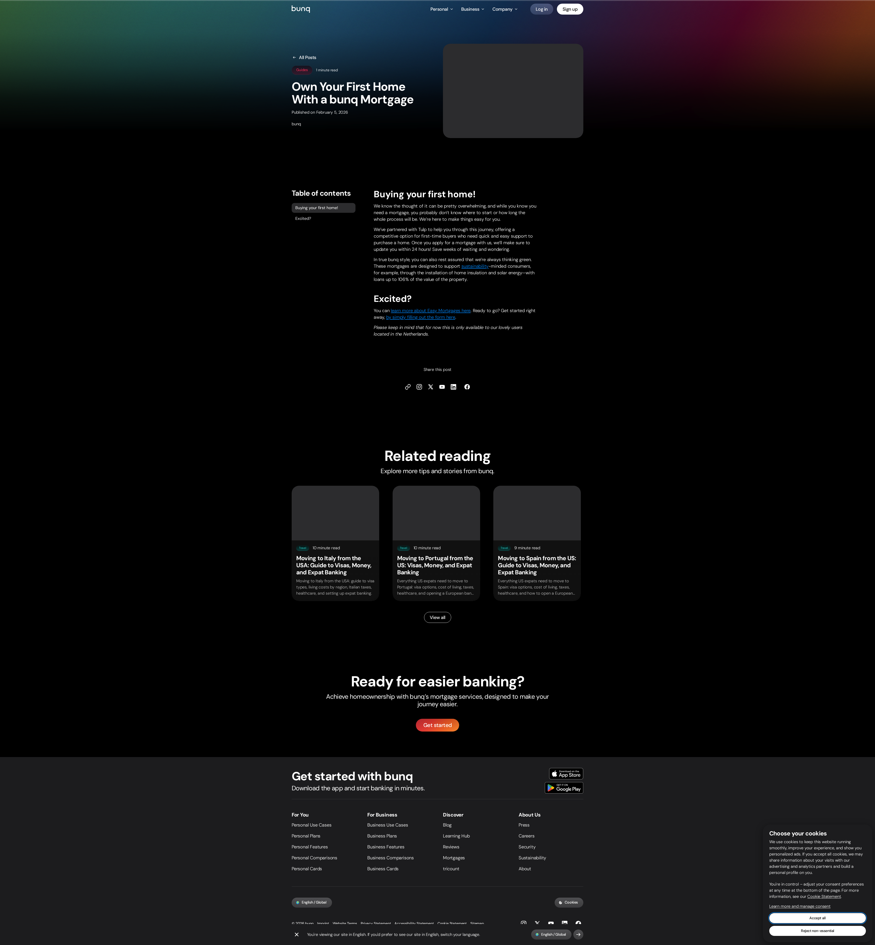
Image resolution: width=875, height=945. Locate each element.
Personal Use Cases (311, 825)
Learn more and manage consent (800, 906)
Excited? (303, 218)
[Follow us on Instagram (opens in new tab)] (524, 924)
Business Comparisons (390, 858)
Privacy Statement (376, 923)
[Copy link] (408, 387)
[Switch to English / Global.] (578, 935)
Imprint (323, 923)
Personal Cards (307, 869)
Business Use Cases (387, 825)
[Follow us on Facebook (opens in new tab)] (467, 387)
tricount (451, 869)
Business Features (385, 847)
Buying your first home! (316, 207)
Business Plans (382, 836)
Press (524, 825)
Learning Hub (456, 836)
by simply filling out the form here (420, 317)
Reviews (451, 847)
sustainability (475, 266)
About (525, 869)
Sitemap (477, 923)
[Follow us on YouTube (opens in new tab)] (551, 924)
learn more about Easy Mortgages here (431, 310)
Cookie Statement (452, 923)
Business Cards (383, 869)
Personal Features (310, 847)
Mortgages (454, 858)
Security (527, 847)
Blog (447, 825)
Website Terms (345, 923)
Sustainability (532, 858)
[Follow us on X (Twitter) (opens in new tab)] (431, 387)
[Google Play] (564, 787)
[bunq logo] (301, 9)
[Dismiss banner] (297, 935)
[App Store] (566, 773)
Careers (527, 836)
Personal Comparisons (314, 858)
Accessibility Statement (414, 923)
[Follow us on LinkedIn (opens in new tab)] (453, 387)
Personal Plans (306, 836)
